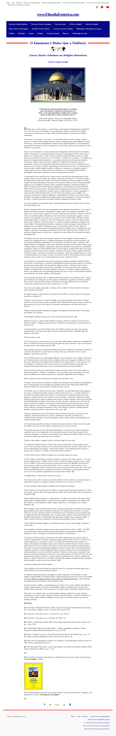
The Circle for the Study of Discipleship (97, 3)
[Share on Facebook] (44, 705)
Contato (31, 33)
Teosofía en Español (91, 24)
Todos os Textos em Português (18, 29)
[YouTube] (107, 7)
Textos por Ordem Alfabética (18, 24)
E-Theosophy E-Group (79, 33)
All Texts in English (75, 24)
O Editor (11, 33)
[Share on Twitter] (50, 705)
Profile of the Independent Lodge (51, 3)
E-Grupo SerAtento (53, 33)
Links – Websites (16, 3)
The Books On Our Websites (41, 29)
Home (8, 3)
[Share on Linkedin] (70, 705)
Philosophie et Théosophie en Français (19, 5)
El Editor (40, 33)
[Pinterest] (102, 7)
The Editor (21, 33)
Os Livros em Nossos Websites (63, 29)
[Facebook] (97, 7)
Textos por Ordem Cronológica (41, 24)
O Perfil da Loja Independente (31, 3)
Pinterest (66, 33)
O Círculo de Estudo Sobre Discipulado (73, 3)
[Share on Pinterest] (64, 705)
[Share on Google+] (57, 705)
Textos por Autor (60, 24)
